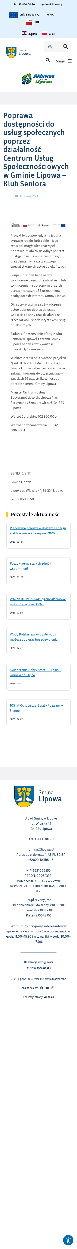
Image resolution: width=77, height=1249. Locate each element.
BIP (37, 21)
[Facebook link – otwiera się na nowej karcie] (41, 988)
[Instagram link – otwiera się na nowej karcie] (52, 988)
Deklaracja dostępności (38, 961)
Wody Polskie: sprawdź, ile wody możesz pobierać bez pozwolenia (38, 637)
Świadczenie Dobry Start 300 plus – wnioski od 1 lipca (35, 672)
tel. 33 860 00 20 (41, 839)
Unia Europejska (29, 13)
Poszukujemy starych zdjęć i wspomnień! (30, 566)
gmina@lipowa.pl (52, 4)
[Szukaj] (65, 46)
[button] (47, 60)
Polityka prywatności (39, 967)
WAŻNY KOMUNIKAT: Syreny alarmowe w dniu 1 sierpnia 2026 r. (38, 601)
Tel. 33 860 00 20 (24, 4)
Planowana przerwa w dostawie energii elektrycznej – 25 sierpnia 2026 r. (38, 530)
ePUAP (51, 14)
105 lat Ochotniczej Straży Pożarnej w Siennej (37, 708)
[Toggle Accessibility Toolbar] (68, 1240)
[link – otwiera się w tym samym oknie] (23, 52)
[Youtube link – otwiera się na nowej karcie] (47, 988)
